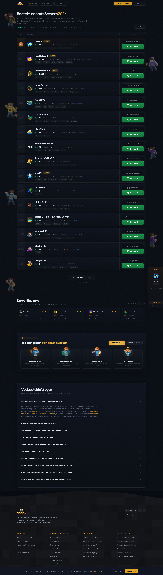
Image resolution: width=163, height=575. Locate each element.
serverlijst (94, 414)
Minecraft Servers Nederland (127, 537)
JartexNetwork (43, 70)
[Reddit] (144, 510)
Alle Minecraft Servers (24, 537)
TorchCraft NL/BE (44, 158)
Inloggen (140, 3)
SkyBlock (94, 411)
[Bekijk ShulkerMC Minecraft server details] (29, 249)
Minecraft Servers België (125, 541)
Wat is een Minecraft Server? (93, 541)
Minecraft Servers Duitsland (126, 545)
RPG (57, 150)
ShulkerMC (40, 245)
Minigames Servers (56, 560)
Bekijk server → (156, 305)
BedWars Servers (56, 553)
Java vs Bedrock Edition (91, 549)
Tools (61, 3)
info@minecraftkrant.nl (137, 515)
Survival (156, 284)
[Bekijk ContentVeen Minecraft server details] (29, 117)
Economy (52, 48)
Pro (47, 41)
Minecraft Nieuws (23, 541)
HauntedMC (41, 231)
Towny (51, 106)
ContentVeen (42, 114)
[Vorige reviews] (140, 303)
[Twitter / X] (127, 510)
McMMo (38, 267)
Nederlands (61, 48)
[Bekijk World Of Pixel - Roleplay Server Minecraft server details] (29, 219)
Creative (46, 62)
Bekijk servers (116, 343)
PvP (45, 48)
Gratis (63, 106)
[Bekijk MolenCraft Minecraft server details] (29, 205)
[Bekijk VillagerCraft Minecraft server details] (29, 263)
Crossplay (63, 179)
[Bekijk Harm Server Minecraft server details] (29, 88)
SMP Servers (54, 541)
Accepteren (131, 571)
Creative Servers (56, 545)
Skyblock (55, 92)
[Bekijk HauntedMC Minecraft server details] (29, 234)
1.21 (57, 106)
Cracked (60, 62)
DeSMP (156, 281)
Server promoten (23, 553)
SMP (69, 48)
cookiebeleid (97, 571)
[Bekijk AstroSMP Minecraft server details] (29, 190)
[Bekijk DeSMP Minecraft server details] (29, 44)
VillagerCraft (41, 260)
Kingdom (69, 62)
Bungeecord (74, 92)
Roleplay (38, 223)
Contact (20, 556)
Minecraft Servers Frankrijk (126, 556)
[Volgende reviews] (144, 303)
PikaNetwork (42, 55)
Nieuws (34, 3)
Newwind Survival (44, 143)
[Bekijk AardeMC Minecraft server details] (29, 103)
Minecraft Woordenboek (26, 545)
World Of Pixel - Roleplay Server (52, 216)
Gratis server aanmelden (25, 549)
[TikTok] (135, 510)
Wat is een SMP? (89, 556)
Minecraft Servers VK (124, 553)
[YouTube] (131, 510)
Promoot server (124, 3)
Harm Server (41, 85)
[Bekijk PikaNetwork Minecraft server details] (29, 59)
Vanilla (51, 150)
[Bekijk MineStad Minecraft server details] (29, 132)
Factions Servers (56, 564)
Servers (47, 3)
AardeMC (40, 99)
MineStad (40, 129)
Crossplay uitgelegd (90, 553)
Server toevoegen (134, 343)
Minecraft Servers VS (124, 549)
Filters (141, 26)
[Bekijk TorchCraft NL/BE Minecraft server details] (29, 161)
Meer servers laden (80, 277)
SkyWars (52, 414)
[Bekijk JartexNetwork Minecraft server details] (29, 73)
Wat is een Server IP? (90, 545)
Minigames (64, 121)
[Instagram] (140, 510)
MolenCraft (41, 202)
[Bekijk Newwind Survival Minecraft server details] (29, 146)
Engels (66, 223)
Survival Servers (55, 537)
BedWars (43, 414)
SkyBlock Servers (56, 549)
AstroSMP (40, 187)
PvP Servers (54, 556)
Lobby (73, 165)
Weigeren (118, 571)
